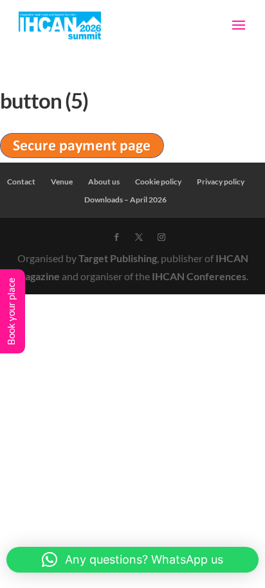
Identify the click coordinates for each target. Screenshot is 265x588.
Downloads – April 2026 (125, 199)
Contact (21, 181)
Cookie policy (158, 181)
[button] (132, 560)
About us (104, 181)
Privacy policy (220, 181)
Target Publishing (117, 258)
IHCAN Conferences (199, 276)
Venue (62, 181)
